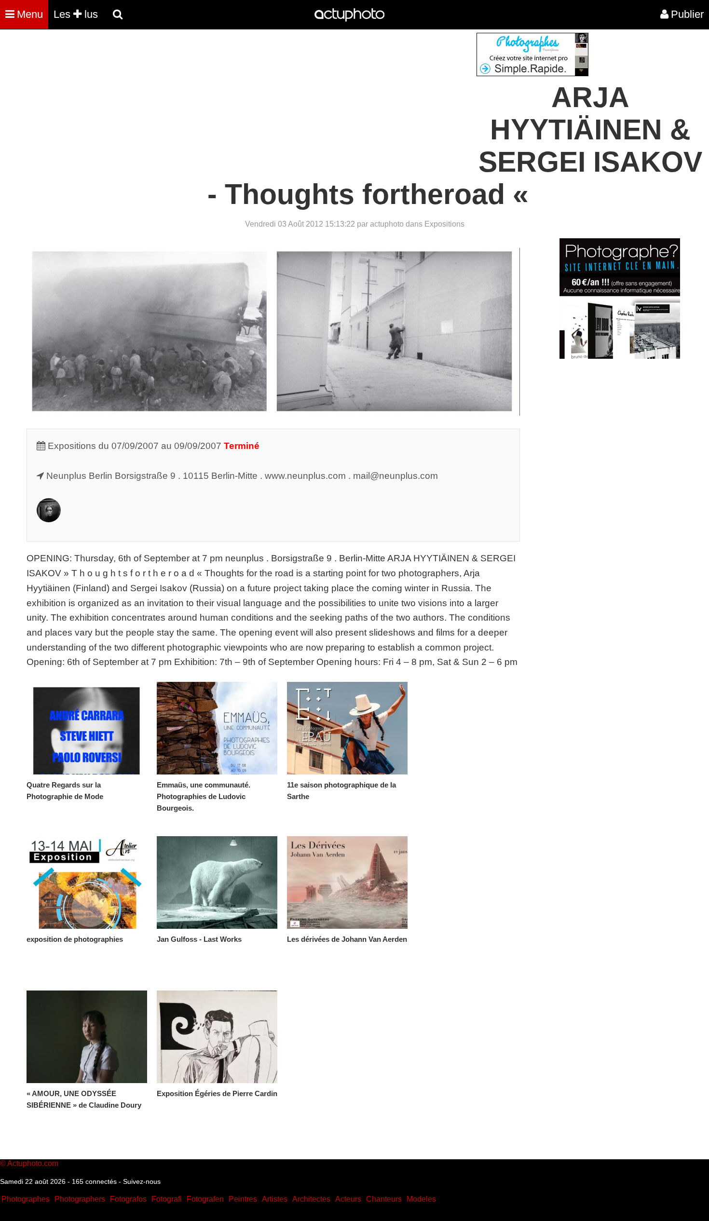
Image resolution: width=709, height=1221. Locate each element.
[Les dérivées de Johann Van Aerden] (347, 882)
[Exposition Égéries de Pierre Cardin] (217, 1036)
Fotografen (205, 1199)
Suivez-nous (142, 1181)
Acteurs (348, 1199)
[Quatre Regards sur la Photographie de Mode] (87, 728)
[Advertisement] (296, 100)
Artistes (274, 1199)
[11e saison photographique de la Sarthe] (347, 728)
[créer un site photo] (619, 356)
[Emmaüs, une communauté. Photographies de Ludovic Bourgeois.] (217, 728)
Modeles (421, 1199)
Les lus (76, 14)
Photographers (80, 1199)
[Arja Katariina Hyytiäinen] (49, 519)
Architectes (311, 1199)
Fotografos (128, 1199)
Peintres (243, 1199)
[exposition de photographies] (87, 882)
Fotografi (166, 1199)
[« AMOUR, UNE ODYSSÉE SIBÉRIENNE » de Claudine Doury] (87, 1036)
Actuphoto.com (32, 1163)
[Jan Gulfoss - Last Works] (217, 882)
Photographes (25, 1199)
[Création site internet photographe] (532, 73)
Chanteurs (384, 1199)
